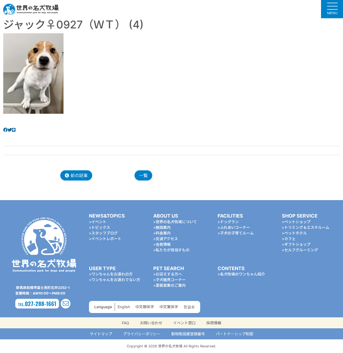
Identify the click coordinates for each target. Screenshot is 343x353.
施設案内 (163, 227)
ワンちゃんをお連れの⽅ (112, 274)
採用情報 (213, 323)
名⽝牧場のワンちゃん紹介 (242, 274)
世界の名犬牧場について (176, 221)
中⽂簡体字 (144, 306)
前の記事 (78, 175)
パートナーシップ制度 (234, 334)
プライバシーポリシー (142, 334)
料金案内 (163, 233)
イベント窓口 (184, 323)
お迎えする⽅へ (169, 274)
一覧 (143, 175)
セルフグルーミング (301, 250)
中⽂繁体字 (168, 306)
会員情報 (163, 244)
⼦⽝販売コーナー (171, 279)
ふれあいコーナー (235, 227)
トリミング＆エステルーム (306, 227)
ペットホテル (295, 233)
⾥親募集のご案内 (171, 285)
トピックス (100, 227)
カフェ (290, 238)
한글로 (189, 306)
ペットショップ (297, 221)
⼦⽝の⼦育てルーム (237, 233)
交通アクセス (167, 238)
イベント (98, 221)
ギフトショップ (297, 244)
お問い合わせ (151, 323)
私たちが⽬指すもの (172, 250)
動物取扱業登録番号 (188, 334)
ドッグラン (229, 221)
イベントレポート (106, 238)
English (124, 306)
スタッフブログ (104, 233)
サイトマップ (101, 334)
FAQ (125, 323)
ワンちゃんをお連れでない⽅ (115, 279)
